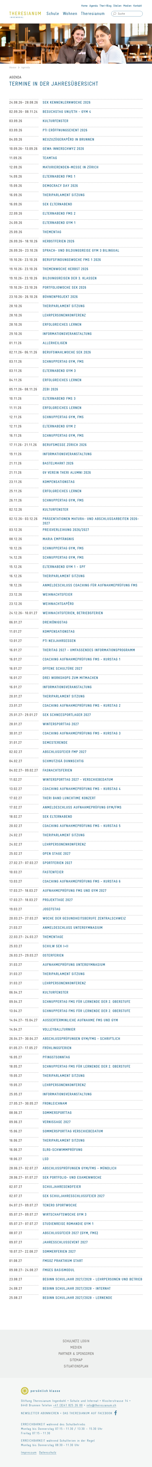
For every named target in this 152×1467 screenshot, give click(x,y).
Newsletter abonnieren (40, 1413)
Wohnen (70, 13)
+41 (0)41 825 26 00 (68, 1405)
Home (84, 5)
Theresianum (93, 13)
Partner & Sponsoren (76, 1354)
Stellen (117, 5)
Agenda (93, 5)
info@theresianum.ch (101, 1405)
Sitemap (76, 1360)
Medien (127, 5)
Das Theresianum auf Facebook (87, 1413)
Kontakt (137, 5)
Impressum (29, 1452)
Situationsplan (76, 1366)
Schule (53, 13)
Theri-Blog (105, 5)
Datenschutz (47, 1452)
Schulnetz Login (76, 1341)
